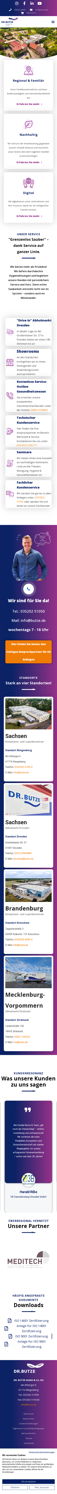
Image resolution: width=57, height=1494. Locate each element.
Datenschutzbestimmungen (42, 1452)
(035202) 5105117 (27, 445)
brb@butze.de (20, 945)
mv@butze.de (20, 1042)
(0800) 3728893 (39, 410)
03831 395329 (22, 1036)
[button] (52, 21)
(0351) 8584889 (23, 853)
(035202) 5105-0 (23, 767)
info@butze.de (21, 772)
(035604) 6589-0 (23, 939)
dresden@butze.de (23, 858)
